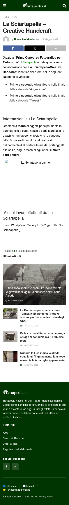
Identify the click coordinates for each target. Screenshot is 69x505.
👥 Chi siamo (10, 486)
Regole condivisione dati (18, 449)
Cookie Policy (30, 496)
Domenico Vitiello (24, 39)
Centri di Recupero (14, 438)
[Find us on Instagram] (15, 466)
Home (6, 16)
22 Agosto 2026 (15, 300)
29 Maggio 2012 (49, 39)
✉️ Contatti (29, 486)
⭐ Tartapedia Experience (16, 489)
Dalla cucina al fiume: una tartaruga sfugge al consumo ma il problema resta (42, 336)
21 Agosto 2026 (30, 325)
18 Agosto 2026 (30, 365)
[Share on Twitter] (34, 48)
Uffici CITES (10, 443)
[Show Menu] (4, 5)
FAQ (5, 432)
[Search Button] (64, 5)
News (14, 16)
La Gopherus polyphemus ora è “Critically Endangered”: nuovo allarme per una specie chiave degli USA (42, 315)
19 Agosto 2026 (30, 345)
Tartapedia (30, 62)
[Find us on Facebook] (6, 466)
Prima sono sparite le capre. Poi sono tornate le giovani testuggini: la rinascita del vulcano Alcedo (33, 292)
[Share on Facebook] (13, 48)
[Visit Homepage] (34, 5)
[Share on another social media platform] (56, 48)
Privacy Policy (46, 496)
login (14, 251)
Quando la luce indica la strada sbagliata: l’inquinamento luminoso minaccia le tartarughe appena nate (42, 356)
